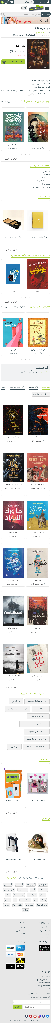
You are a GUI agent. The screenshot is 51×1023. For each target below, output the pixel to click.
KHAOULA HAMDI (12, 488)
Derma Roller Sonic (13, 859)
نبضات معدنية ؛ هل (13, 580)
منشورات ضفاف (40, 709)
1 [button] (33, 154)
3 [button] (25, 154)
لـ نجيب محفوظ (13, 148)
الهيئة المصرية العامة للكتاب (36, 746)
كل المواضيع (11, 877)
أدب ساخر (19, 884)
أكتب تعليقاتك (42, 372)
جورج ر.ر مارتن (37, 440)
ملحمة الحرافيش (13, 144)
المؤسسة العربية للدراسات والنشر (34, 724)
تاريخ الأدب (32, 895)
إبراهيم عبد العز (37, 536)
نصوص (6, 905)
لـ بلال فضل (13, 353)
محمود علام (12, 536)
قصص (7, 900)
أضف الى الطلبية (15, 62)
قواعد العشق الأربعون (38, 349)
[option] (38, 129)
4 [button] (21, 154)
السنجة (38, 144)
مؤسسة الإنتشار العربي (38, 716)
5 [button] (18, 154)
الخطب (42, 895)
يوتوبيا (38, 291)
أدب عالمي (8, 884)
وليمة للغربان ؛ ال (37, 437)
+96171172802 (44, 982)
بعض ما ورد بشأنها (38, 676)
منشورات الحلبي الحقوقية (36, 731)
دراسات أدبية (19, 895)
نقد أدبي (25, 910)
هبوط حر (38, 580)
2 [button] (29, 154)
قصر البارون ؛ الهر (13, 628)
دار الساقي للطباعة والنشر (18, 709)
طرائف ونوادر (25, 900)
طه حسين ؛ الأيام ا (38, 532)
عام (15, 900)
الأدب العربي (22, 890)
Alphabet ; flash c (13, 800)
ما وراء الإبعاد (13, 532)
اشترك (17, 1007)
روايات (43, 900)
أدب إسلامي (42, 884)
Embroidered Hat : (38, 859)
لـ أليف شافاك (38, 353)
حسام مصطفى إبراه (37, 584)
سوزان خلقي (12, 679)
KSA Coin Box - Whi (13, 237)
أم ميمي (13, 349)
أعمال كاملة (43, 890)
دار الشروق (14, 746)
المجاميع (37, 628)
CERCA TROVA (37, 484)
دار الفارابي (16, 701)
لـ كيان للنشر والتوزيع (41, 394)
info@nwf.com (44, 985)
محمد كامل (12, 631)
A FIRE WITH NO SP (13, 484)
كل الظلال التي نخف (13, 676)
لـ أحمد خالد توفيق (38, 148)
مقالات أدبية (17, 905)
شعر (35, 900)
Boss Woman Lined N (38, 237)
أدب (3, 877)
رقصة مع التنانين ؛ (13, 437)
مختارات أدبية (42, 905)
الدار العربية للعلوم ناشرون (37, 701)
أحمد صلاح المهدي (12, 584)
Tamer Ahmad (37, 488)
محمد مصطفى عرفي (37, 631)
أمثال (33, 890)
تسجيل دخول (42, 2)
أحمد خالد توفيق (42, 32)
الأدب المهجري (9, 890)
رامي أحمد (37, 679)
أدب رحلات (31, 884)
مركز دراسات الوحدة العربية (36, 739)
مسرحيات (29, 905)
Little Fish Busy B (38, 800)
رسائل (8, 895)
